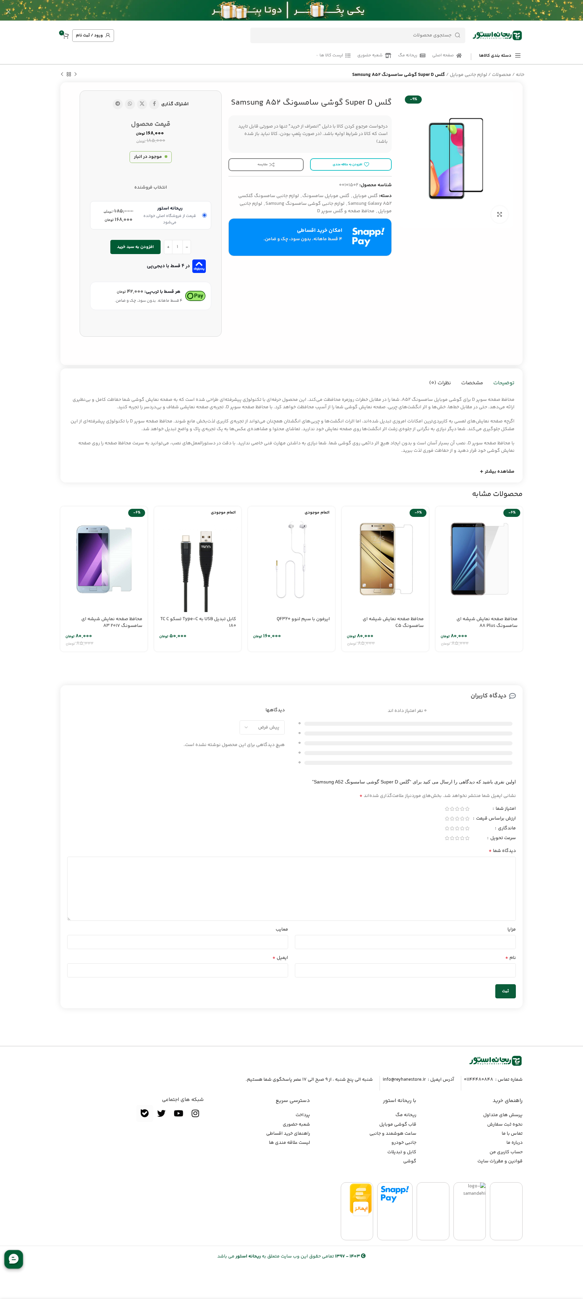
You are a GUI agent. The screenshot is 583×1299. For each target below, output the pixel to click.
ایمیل (280, 958)
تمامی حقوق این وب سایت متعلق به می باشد (288, 1256)
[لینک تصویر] (496, 1061)
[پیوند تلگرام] (118, 104)
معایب (282, 929)
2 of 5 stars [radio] (462, 808)
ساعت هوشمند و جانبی (392, 1133)
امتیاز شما (505, 809)
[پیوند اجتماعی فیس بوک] (154, 104)
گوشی (409, 1161)
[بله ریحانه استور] (144, 1113)
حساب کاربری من (506, 1152)
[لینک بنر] (301, 12)
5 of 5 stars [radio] (446, 808)
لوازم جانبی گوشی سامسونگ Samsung (305, 204)
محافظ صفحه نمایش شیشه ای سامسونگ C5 (393, 622)
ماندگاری (506, 829)
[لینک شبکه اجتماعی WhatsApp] (130, 104)
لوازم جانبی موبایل (468, 75)
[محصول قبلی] (75, 74)
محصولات (501, 75)
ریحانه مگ (405, 1115)
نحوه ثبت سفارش (505, 1124)
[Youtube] (178, 1113)
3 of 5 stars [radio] (457, 808)
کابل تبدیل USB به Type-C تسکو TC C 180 (198, 622)
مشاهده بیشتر (500, 471)
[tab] (504, 383)
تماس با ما (512, 1133)
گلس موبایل (365, 196)
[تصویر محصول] (479, 559)
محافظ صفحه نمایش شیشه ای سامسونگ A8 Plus (487, 622)
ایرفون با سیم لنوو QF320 (303, 619)
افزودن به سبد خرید (135, 247)
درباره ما (514, 1142)
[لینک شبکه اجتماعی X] (142, 104)
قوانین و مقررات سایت (500, 1161)
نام (510, 958)
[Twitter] (161, 1113)
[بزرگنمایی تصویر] (499, 214)
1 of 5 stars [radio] (467, 808)
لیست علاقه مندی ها (289, 1142)
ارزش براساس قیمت (495, 819)
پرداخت (303, 1115)
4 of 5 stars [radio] (451, 808)
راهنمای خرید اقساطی (288, 1133)
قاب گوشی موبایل (397, 1124)
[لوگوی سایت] (497, 35)
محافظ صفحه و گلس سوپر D (345, 211)
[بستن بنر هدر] (8, 12)
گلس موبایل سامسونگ (326, 196)
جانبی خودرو (403, 1142)
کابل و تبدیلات (401, 1152)
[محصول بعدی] (62, 74)
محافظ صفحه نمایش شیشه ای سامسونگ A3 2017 (111, 622)
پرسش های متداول (503, 1115)
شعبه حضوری (296, 1124)
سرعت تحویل (502, 839)
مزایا (511, 929)
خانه (520, 75)
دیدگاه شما (502, 851)
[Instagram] (195, 1113)
